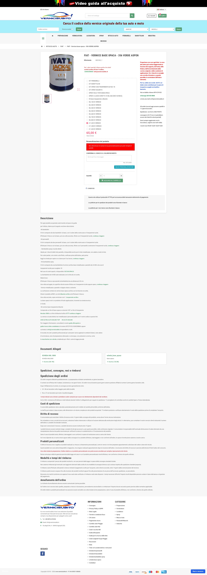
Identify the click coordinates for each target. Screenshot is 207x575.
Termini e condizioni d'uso (97, 514)
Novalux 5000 (44, 313)
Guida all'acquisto (94, 532)
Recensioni (92, 542)
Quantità (89, 176)
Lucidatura (90, 36)
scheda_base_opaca (114, 355)
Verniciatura (77, 36)
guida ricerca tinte (46, 326)
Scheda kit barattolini (95, 554)
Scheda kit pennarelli (95, 551)
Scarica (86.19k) (48, 362)
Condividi (90, 188)
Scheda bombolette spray (97, 557)
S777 (67, 313)
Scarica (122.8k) (113, 362)
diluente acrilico (65, 294)
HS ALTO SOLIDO (67, 320)
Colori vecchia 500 (95, 529)
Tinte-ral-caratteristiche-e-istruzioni (100, 548)
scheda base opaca (95, 560)
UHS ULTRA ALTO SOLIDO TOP (50, 320)
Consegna (92, 505)
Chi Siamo (45, 9)
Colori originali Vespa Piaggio (98, 538)
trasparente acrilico (72, 297)
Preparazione (63, 36)
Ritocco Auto (113, 36)
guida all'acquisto (74, 323)
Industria (151, 36)
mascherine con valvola (49, 339)
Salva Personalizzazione (124, 167)
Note (90, 545)
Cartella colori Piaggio (96, 523)
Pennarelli (126, 36)
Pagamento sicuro (94, 520)
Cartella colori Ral (94, 526)
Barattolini (139, 36)
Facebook (42, 553)
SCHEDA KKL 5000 (49, 355)
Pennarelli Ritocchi (122, 520)
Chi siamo (92, 517)
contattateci (55, 326)
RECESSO (103, 41)
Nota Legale (92, 511)
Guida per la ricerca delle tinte (98, 535)
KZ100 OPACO (69, 271)
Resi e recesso (198, 571)
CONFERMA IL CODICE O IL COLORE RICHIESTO (101, 153)
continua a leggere (98, 236)
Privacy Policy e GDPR (96, 508)
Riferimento (87, 60)
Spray (101, 36)
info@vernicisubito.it (54, 329)
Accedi (151, 16)
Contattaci (92, 563)
